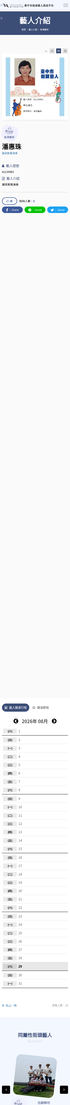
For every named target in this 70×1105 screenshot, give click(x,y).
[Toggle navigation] (65, 5)
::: (1, 17)
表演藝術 (44, 29)
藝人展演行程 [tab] (18, 707)
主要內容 (6, 4)
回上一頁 (11, 1005)
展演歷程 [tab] (43, 707)
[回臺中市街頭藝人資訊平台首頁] (28, 5)
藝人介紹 (33, 29)
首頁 (23, 29)
